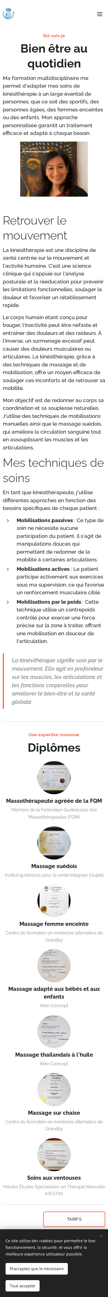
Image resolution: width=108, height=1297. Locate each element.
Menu (99, 13)
